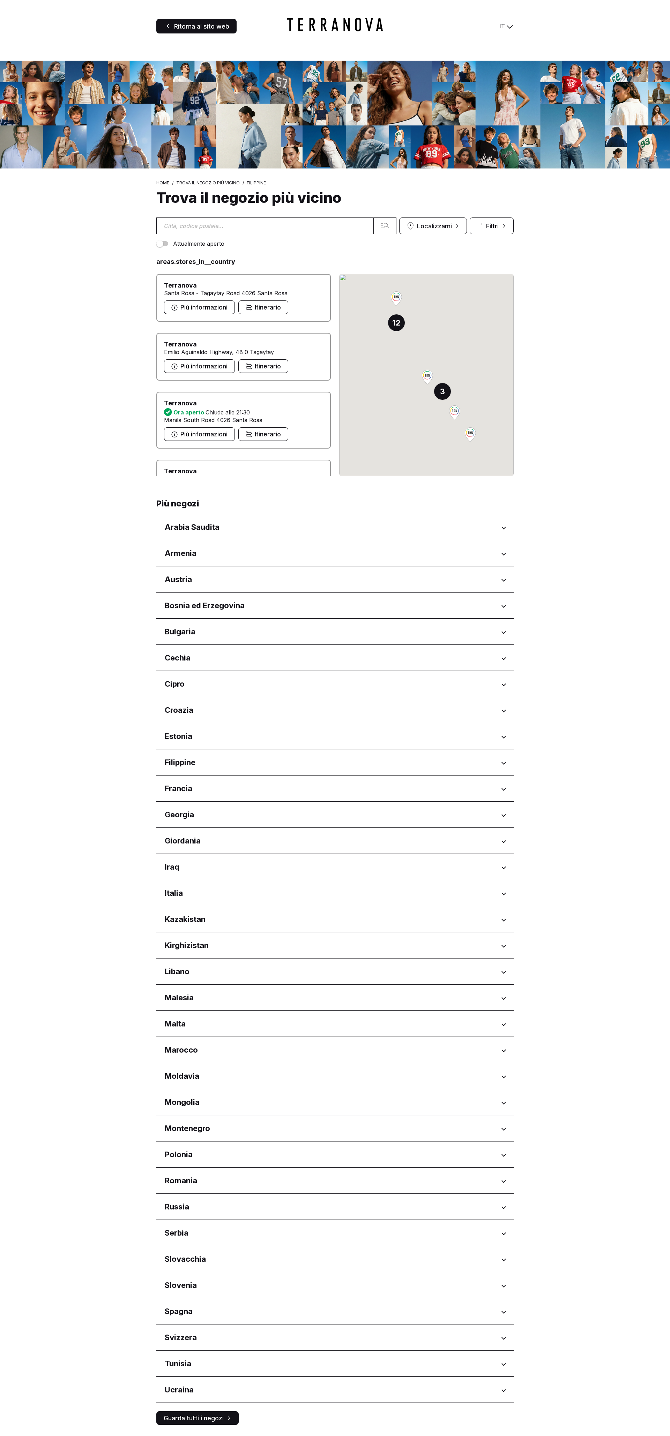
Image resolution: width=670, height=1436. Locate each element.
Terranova (180, 285)
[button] (454, 413)
